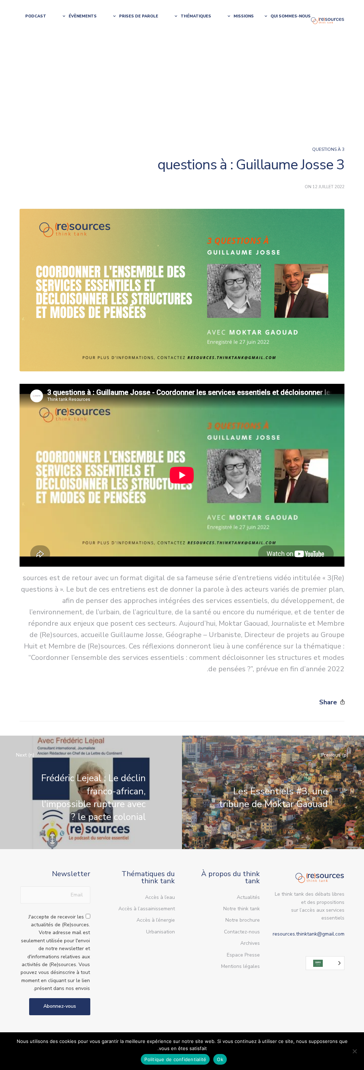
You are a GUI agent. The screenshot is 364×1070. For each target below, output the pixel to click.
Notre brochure (242, 920)
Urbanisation (160, 931)
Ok (220, 1059)
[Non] (355, 1051)
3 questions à (328, 149)
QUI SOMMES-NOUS (291, 16)
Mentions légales (240, 966)
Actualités (248, 897)
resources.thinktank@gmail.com (308, 934)
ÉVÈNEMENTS (83, 16)
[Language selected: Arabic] (325, 963)
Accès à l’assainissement (146, 908)
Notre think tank (241, 908)
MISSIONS (244, 16)
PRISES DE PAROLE (138, 16)
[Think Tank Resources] (327, 20)
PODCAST (35, 16)
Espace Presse (243, 955)
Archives (250, 943)
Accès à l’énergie (155, 920)
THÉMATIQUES (196, 16)
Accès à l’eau (160, 897)
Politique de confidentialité (175, 1059)
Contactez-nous (242, 931)
